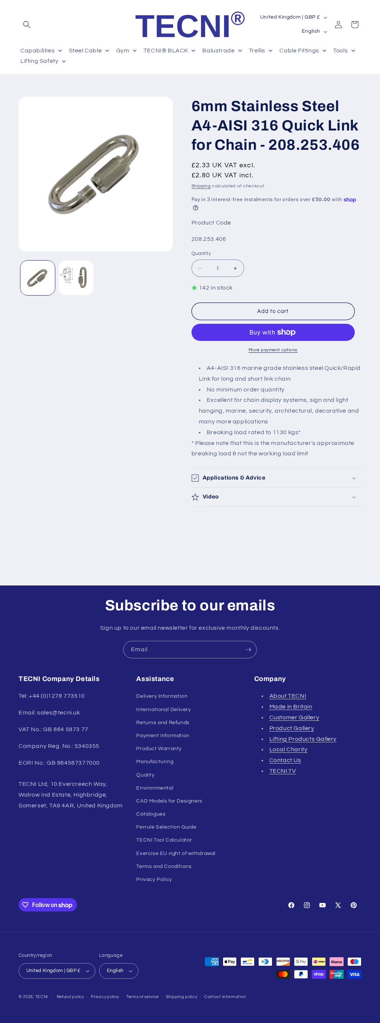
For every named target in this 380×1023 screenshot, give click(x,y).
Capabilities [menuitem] (37, 51)
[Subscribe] (248, 649)
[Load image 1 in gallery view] (37, 278)
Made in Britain (290, 707)
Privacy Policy (154, 879)
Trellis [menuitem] (257, 51)
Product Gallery (291, 728)
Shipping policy (181, 997)
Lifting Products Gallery (303, 739)
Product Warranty (159, 748)
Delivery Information (161, 696)
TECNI (42, 997)
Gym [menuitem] (123, 51)
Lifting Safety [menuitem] (39, 61)
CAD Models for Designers (169, 801)
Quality (145, 775)
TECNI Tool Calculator (164, 840)
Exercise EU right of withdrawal (176, 853)
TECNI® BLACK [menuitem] (166, 51)
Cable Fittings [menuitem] (299, 51)
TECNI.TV (282, 771)
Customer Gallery (294, 717)
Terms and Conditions (163, 866)
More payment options (273, 350)
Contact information (225, 997)
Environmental (154, 788)
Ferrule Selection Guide (166, 827)
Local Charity (288, 749)
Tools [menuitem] (340, 51)
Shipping (201, 186)
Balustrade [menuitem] (218, 51)
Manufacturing (154, 761)
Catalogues (151, 814)
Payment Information (162, 735)
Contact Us (285, 760)
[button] (27, 24)
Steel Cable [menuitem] (85, 51)
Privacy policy (105, 997)
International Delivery (163, 709)
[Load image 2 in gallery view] (76, 278)
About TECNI (288, 696)
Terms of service (142, 997)
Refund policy (70, 997)
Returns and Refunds (162, 722)
